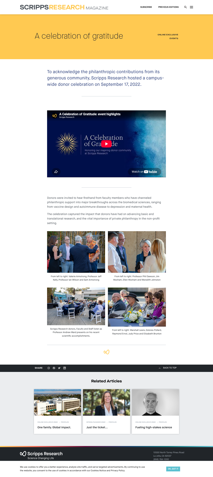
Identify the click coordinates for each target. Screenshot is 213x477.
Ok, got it (173, 469)
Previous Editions (168, 7)
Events (174, 39)
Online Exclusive (168, 35)
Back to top (170, 368)
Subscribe (146, 7)
